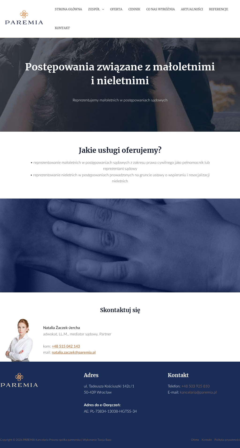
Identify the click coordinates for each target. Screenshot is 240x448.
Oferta (116, 9)
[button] (102, 9)
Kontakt (62, 28)
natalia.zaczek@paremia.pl (74, 352)
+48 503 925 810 (195, 386)
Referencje (218, 9)
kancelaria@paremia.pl (198, 392)
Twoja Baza (104, 439)
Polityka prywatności (227, 439)
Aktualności (192, 9)
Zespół (94, 9)
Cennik (134, 9)
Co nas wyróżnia (160, 9)
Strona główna (68, 9)
